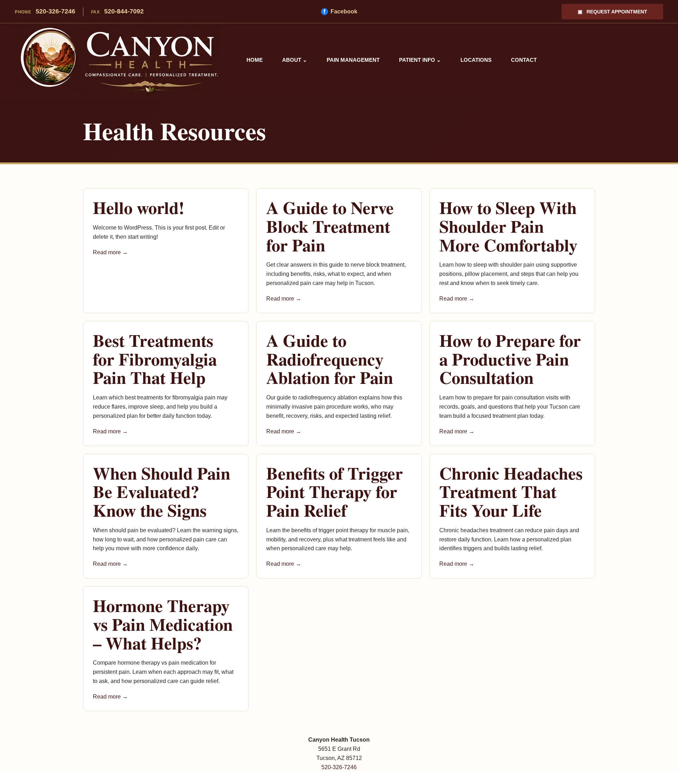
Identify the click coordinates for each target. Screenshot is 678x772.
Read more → (110, 252)
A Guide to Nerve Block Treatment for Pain (330, 226)
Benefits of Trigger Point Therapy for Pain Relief (334, 491)
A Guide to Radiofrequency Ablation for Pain (329, 358)
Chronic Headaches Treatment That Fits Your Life (511, 491)
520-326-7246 (45, 11)
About (294, 60)
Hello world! (138, 207)
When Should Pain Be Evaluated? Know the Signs (161, 491)
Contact (524, 60)
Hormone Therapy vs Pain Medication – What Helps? (163, 624)
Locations (476, 60)
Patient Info (420, 60)
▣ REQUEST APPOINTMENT (612, 11)
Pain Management (353, 60)
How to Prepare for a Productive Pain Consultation (510, 358)
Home (254, 60)
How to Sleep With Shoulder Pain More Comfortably (508, 226)
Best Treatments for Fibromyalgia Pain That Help (155, 358)
